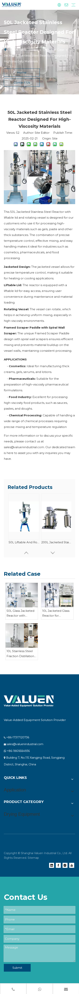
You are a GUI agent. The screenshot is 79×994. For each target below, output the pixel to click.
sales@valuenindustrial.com (25, 744)
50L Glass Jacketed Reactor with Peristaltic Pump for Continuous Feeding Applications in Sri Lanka (21, 613)
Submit (17, 967)
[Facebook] (58, 865)
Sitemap (33, 858)
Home (21, 72)
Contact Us (22, 82)
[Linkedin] (51, 865)
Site (55, 138)
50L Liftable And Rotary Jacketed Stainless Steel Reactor (24, 542)
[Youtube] (71, 865)
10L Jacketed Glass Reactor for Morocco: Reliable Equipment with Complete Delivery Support (56, 613)
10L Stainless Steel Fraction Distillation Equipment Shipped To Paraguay (21, 653)
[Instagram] (65, 865)
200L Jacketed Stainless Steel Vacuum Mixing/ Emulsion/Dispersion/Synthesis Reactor (56, 542)
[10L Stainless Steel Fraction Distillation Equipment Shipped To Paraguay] (22, 635)
